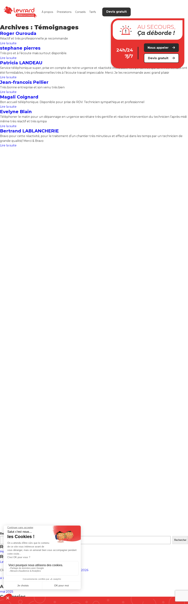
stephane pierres (20, 48)
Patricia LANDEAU (21, 62)
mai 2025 (6, 591)
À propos (47, 12)
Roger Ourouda (18, 33)
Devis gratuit (116, 11)
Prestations (64, 12)
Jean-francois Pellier (24, 82)
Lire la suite (8, 43)
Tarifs (92, 12)
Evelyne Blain (16, 111)
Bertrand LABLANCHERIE (29, 131)
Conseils (80, 12)
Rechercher (180, 540)
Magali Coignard (19, 97)
